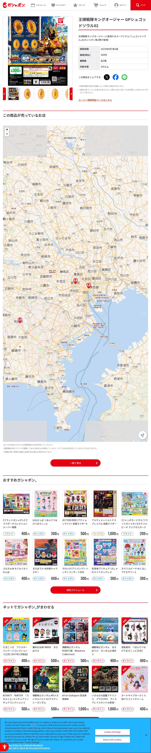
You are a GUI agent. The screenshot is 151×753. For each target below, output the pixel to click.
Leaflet (135, 441)
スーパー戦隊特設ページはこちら (95, 100)
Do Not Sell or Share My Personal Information (27, 748)
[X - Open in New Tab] (107, 77)
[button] (4, 94)
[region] (75, 735)
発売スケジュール (75, 590)
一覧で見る (75, 463)
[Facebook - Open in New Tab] (116, 77)
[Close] (146, 735)
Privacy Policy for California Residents (24, 745)
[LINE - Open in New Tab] (124, 77)
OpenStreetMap (143, 441)
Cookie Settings (112, 732)
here (34, 725)
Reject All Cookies (112, 739)
